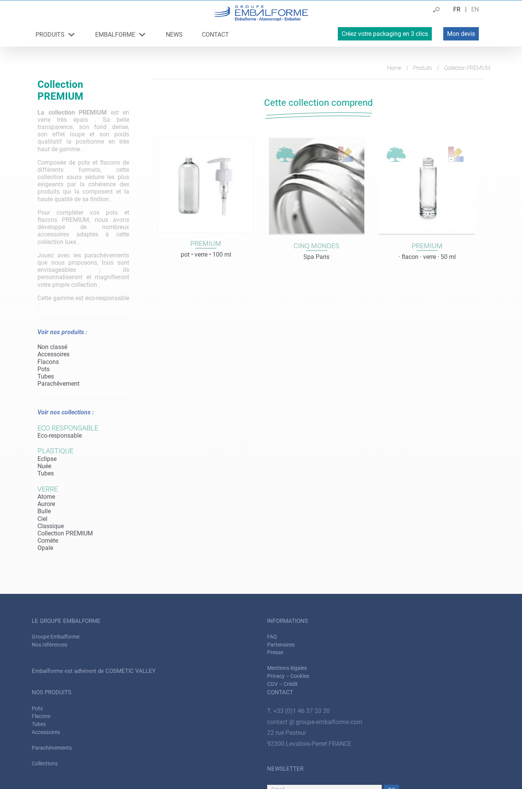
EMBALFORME (115, 34)
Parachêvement (58, 383)
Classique (50, 526)
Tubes (45, 376)
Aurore (46, 504)
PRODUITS (50, 34)
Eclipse (47, 458)
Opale (45, 547)
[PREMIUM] (427, 186)
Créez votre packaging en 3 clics (385, 33)
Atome (46, 496)
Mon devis (461, 33)
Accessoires (53, 354)
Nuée (44, 466)
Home (394, 68)
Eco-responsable (59, 435)
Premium (205, 243)
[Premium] (206, 185)
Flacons (48, 361)
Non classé (52, 347)
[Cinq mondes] (317, 186)
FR (456, 9)
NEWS (174, 34)
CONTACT (215, 34)
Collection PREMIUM (65, 533)
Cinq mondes (316, 246)
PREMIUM (427, 246)
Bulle (44, 511)
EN (475, 9)
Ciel (42, 518)
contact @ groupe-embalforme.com (314, 722)
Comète (47, 540)
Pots (43, 369)
